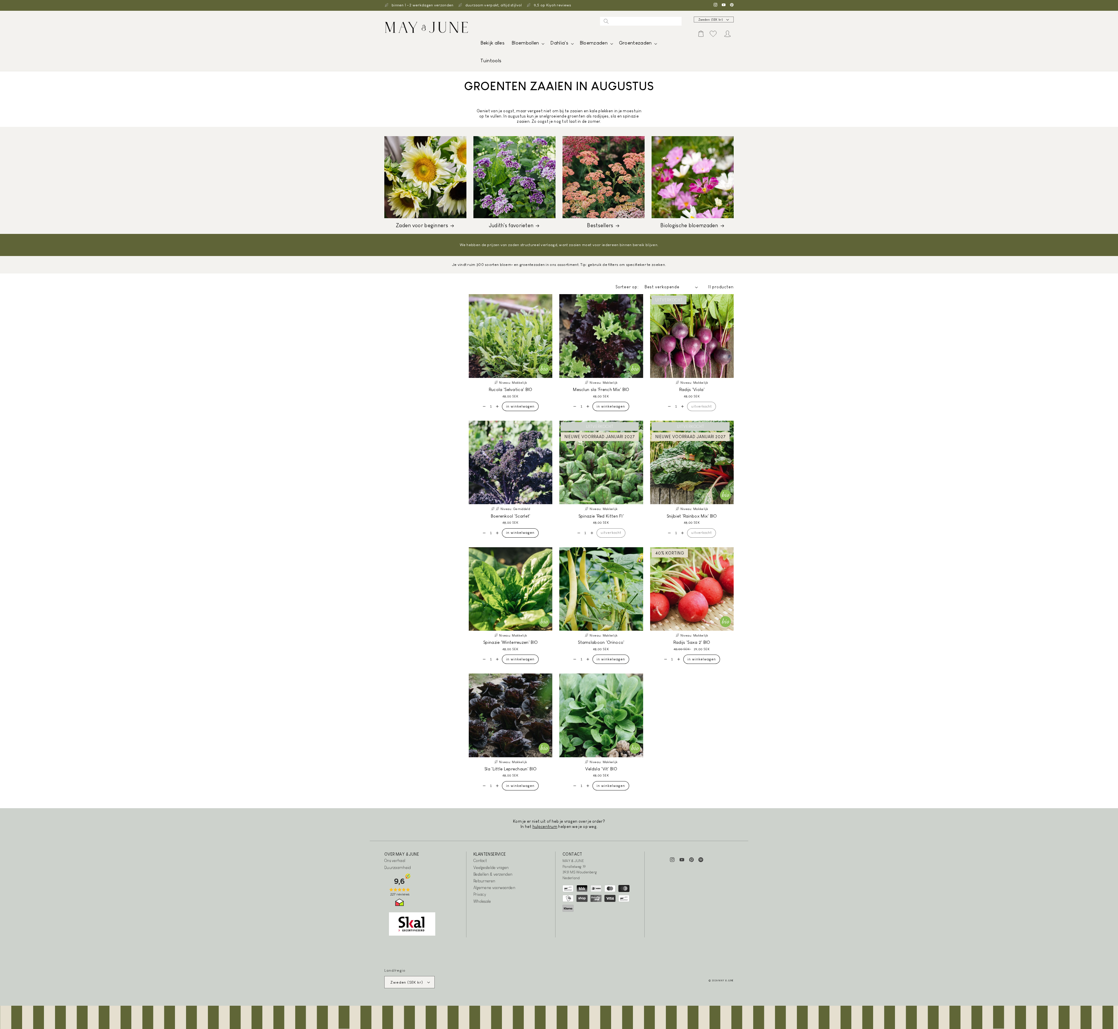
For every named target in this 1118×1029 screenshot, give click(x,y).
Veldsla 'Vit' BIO (601, 768)
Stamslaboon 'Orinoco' (601, 642)
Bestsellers (600, 225)
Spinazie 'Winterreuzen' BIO (510, 642)
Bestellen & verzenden (492, 874)
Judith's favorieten (511, 225)
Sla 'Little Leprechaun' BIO (510, 768)
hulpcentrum (545, 826)
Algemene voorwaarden (494, 887)
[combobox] (641, 21)
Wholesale (482, 901)
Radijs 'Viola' (692, 389)
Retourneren (484, 881)
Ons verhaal (394, 860)
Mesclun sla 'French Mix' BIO (601, 389)
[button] (527, 44)
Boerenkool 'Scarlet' (510, 515)
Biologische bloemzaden (689, 225)
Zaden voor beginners (422, 225)
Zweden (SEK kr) (710, 19)
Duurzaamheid (397, 867)
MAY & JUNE (726, 980)
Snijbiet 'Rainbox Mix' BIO (692, 515)
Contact (480, 860)
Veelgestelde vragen (491, 867)
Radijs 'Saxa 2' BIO (691, 642)
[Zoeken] (606, 21)
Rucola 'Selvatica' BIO (511, 389)
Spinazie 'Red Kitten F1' (601, 515)
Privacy (479, 894)
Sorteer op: (627, 287)
